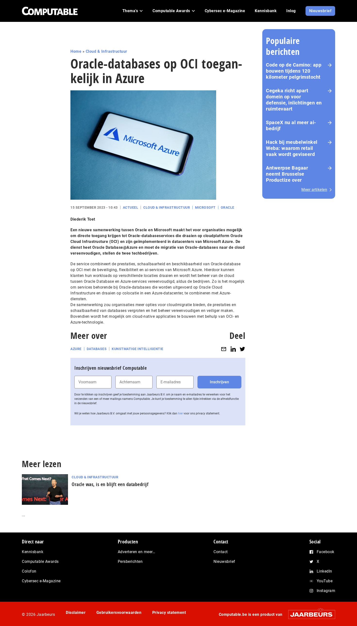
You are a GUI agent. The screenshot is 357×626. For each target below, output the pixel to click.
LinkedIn (324, 571)
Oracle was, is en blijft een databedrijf (110, 484)
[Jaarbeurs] (309, 614)
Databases (97, 349)
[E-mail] (224, 349)
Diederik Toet (82, 219)
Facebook (325, 551)
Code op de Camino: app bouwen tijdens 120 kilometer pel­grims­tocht (293, 71)
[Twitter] (242, 349)
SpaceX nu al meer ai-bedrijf (291, 125)
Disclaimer (75, 612)
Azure (76, 349)
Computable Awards (40, 561)
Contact (220, 551)
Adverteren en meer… (136, 551)
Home (75, 51)
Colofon (29, 571)
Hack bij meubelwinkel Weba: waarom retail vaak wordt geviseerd (291, 148)
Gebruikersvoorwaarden (119, 612)
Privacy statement (169, 612)
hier (180, 413)
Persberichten (130, 561)
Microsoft (205, 207)
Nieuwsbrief (224, 561)
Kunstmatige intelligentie (137, 349)
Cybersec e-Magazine (41, 581)
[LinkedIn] (233, 349)
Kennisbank (32, 551)
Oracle (227, 207)
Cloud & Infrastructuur (106, 51)
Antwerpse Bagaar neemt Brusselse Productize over (287, 174)
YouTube (325, 581)
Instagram (326, 590)
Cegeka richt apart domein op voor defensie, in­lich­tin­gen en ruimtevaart (294, 100)
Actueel (130, 207)
